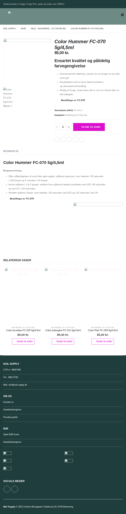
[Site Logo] (17, 16)
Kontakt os (8, 402)
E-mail (75, 139)
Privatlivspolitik (10, 417)
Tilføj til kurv (90, 127)
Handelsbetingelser (12, 409)
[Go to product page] (23, 295)
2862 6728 (13, 377)
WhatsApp (81, 139)
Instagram (14, 489)
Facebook (57, 139)
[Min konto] (111, 16)
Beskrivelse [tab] (11, 151)
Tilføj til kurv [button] (25, 341)
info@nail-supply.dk (18, 385)
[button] (5, 16)
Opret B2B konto (11, 434)
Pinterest (69, 139)
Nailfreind (70, 115)
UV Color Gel (81, 115)
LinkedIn (63, 139)
